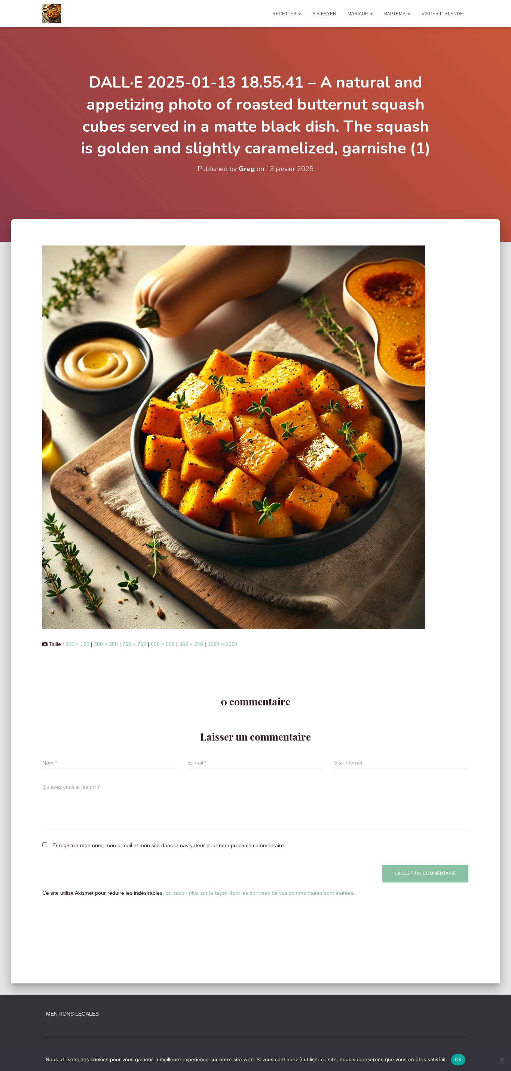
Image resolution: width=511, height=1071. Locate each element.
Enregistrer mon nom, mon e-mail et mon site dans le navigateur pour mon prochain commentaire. (168, 845)
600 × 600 (163, 644)
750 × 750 (134, 644)
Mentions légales (72, 1014)
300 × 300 (106, 644)
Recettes (284, 13)
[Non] (501, 1060)
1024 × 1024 (223, 644)
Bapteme (395, 13)
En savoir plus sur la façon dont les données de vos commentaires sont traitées (259, 893)
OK (458, 1059)
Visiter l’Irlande (442, 13)
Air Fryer (324, 13)
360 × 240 (191, 644)
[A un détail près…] (52, 13)
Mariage (358, 13)
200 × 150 (77, 644)
